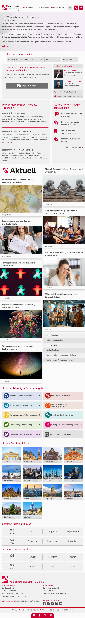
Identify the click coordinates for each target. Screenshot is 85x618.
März (72, 557)
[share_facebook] (39, 615)
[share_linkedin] (51, 615)
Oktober (32, 541)
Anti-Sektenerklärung (29, 610)
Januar (31, 557)
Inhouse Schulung (58, 7)
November (52, 541)
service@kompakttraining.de (29, 601)
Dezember (72, 541)
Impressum (68, 610)
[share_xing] (34, 615)
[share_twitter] (45, 615)
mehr (4, 46)
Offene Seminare (43, 7)
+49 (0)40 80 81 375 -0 (15, 593)
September (72, 531)
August (52, 531)
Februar (52, 557)
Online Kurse (28, 7)
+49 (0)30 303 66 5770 (57, 593)
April (32, 566)
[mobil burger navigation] (70, 8)
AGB (15, 610)
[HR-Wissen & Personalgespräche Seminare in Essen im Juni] (76, 8)
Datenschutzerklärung (50, 610)
